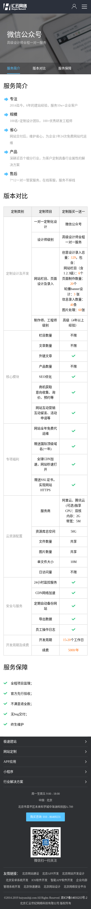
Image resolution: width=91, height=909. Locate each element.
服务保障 (64, 68)
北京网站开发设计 (73, 873)
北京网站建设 (30, 873)
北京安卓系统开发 (17, 880)
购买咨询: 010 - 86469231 (45, 817)
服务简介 (13, 68)
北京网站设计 (52, 886)
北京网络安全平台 (75, 886)
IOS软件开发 (39, 880)
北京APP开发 (50, 873)
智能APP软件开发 (62, 880)
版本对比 (39, 68)
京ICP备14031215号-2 (74, 897)
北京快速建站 (32, 886)
